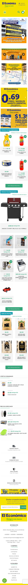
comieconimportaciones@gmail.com (13, 537)
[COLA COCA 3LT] (3, 393)
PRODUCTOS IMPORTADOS (19, 194)
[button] (5, 12)
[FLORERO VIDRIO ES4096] (3, 413)
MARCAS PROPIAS (17, 316)
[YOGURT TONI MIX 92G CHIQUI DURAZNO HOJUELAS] (3, 384)
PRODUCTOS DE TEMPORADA (19, 133)
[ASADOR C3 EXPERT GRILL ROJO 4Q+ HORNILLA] (14, 209)
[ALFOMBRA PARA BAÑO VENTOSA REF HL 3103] (3, 432)
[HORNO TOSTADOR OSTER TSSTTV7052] (3, 423)
